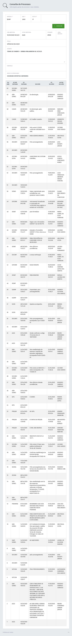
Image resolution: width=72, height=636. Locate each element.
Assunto (9, 48)
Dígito (34, 16)
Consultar (59, 26)
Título (8, 41)
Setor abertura (26, 32)
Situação (50, 32)
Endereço (9, 65)
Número (9, 16)
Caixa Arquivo (60, 33)
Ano (23, 16)
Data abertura (11, 32)
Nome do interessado (13, 73)
